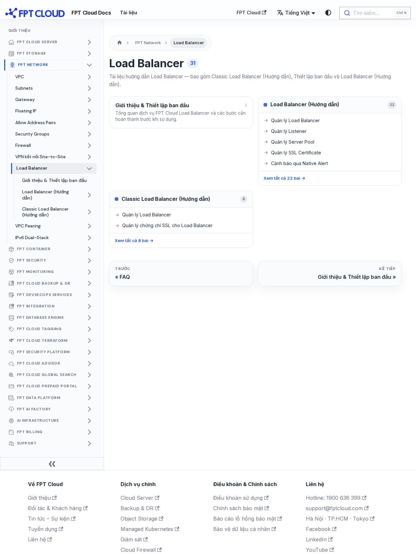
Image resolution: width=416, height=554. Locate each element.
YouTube (317, 550)
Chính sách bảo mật (238, 508)
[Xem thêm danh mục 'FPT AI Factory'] (89, 409)
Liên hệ (37, 539)
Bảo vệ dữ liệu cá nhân (241, 529)
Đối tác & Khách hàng (55, 508)
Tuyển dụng (42, 529)
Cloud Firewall (138, 550)
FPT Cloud (249, 13)
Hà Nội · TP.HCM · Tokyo (337, 518)
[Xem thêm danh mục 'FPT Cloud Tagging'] (89, 329)
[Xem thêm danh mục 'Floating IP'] (89, 111)
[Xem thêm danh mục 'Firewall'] (89, 145)
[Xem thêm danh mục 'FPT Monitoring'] (89, 271)
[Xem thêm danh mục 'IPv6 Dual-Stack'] (89, 237)
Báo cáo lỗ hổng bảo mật (244, 518)
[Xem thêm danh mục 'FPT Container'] (89, 249)
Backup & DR (137, 508)
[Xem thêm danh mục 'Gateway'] (89, 100)
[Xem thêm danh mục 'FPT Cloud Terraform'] (89, 340)
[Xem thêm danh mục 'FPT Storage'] (89, 53)
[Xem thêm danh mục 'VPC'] (89, 77)
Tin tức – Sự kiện (49, 518)
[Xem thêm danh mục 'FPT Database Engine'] (89, 317)
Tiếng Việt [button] (297, 12)
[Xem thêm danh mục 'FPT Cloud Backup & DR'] (89, 283)
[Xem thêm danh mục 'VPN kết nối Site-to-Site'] (89, 157)
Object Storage (139, 518)
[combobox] (375, 13)
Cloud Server (137, 498)
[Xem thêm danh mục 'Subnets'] (89, 88)
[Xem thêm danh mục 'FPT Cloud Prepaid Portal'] (89, 386)
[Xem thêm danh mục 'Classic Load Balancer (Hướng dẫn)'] (89, 212)
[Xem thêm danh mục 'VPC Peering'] (89, 226)
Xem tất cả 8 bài (134, 240)
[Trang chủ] (119, 43)
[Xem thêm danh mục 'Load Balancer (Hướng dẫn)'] (89, 195)
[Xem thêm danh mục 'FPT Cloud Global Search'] (89, 374)
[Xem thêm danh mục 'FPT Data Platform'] (89, 398)
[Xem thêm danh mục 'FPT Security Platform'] (89, 352)
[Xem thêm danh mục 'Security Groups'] (89, 134)
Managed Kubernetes (147, 529)
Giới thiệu (39, 498)
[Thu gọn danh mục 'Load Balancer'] (89, 168)
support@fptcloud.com (334, 508)
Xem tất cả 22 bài (285, 178)
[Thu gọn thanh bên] (52, 463)
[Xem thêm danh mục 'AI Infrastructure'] (89, 420)
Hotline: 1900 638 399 (333, 498)
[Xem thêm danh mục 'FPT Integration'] (89, 306)
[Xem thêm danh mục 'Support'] (89, 443)
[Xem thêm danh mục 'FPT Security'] (89, 260)
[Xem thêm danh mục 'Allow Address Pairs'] (89, 122)
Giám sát (131, 539)
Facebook (318, 529)
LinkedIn (316, 539)
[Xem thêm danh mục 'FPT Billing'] (89, 432)
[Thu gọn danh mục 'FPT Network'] (89, 65)
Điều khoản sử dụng (238, 498)
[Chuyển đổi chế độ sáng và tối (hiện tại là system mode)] (328, 12)
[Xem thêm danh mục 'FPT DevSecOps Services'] (89, 295)
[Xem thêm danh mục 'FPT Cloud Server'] (89, 42)
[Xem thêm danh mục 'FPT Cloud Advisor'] (89, 363)
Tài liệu (128, 13)
